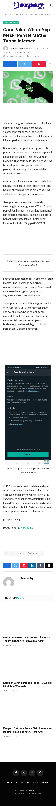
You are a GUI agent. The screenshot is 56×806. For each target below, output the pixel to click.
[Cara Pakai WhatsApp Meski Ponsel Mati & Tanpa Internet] (28, 87)
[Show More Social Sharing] (50, 64)
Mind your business (14, 553)
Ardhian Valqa (18, 48)
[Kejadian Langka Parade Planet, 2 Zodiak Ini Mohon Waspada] (28, 665)
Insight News (11, 22)
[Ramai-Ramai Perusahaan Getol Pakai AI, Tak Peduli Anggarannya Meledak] (28, 619)
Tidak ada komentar (15, 56)
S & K (35, 783)
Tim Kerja (12, 783)
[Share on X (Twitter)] (25, 64)
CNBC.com (25, 527)
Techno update (35, 553)
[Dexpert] (28, 5)
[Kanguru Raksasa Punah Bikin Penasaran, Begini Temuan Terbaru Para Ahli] (28, 710)
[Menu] (5, 5)
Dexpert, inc (30, 790)
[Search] (51, 5)
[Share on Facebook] (10, 64)
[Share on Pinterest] (39, 64)
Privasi (45, 783)
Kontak (25, 783)
